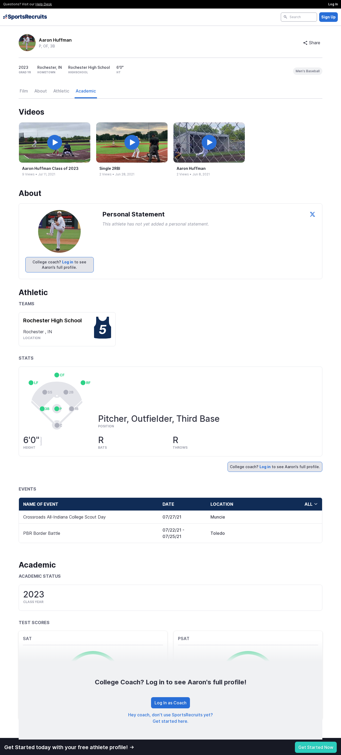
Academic (86, 91)
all (308, 504)
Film (24, 91)
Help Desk (43, 4)
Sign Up (328, 17)
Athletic (61, 91)
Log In (333, 4)
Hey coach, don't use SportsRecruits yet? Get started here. (170, 718)
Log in (67, 262)
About (40, 91)
